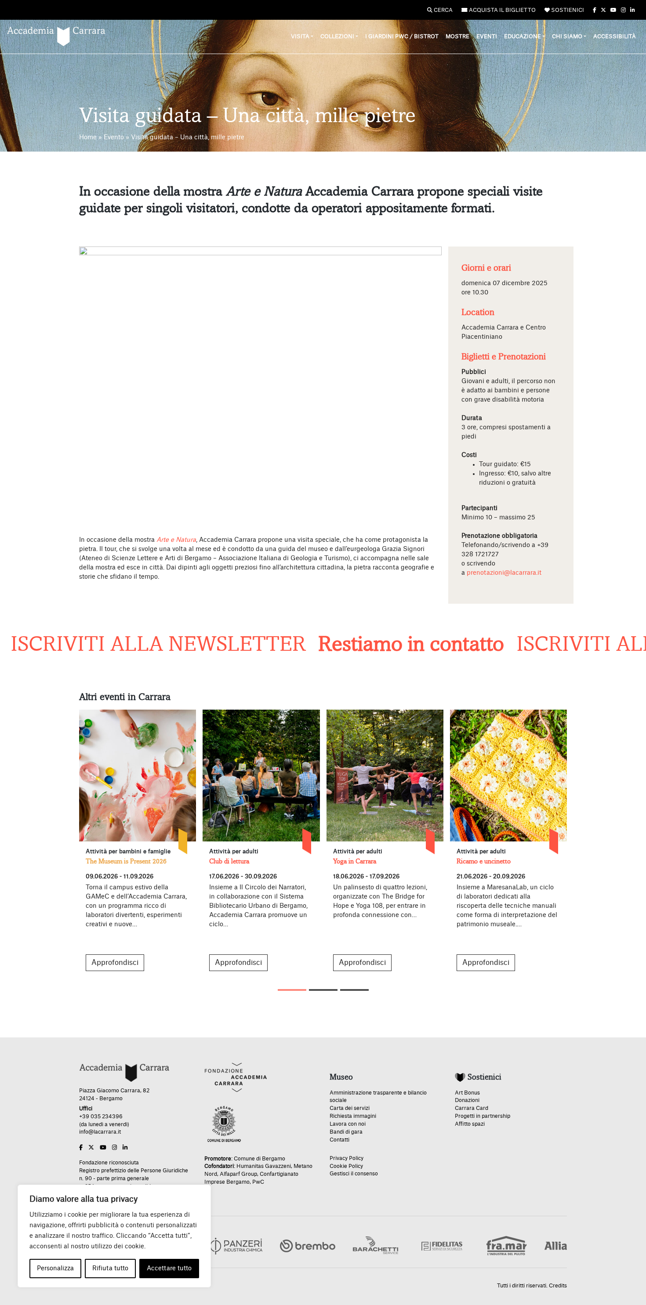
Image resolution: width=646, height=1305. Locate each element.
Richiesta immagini (353, 1116)
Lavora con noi (348, 1124)
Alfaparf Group (238, 1174)
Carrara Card (471, 1108)
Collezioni (337, 36)
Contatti (339, 1139)
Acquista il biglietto (502, 10)
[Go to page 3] (354, 990)
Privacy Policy (346, 1158)
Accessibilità (614, 36)
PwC (258, 1182)
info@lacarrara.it (100, 1132)
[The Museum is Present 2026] (137, 775)
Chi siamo (567, 36)
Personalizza (55, 1268)
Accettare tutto (169, 1268)
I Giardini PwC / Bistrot (402, 36)
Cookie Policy (346, 1166)
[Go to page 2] (323, 990)
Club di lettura (229, 861)
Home (88, 137)
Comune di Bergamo (259, 1158)
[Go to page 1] (292, 990)
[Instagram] (623, 10)
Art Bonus (467, 1092)
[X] (603, 10)
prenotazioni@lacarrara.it (504, 573)
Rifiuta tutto (110, 1268)
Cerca (442, 10)
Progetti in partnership (482, 1116)
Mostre (457, 36)
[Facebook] (594, 10)
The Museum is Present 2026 (126, 861)
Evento (114, 137)
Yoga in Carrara (354, 861)
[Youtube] (613, 10)
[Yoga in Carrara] (385, 775)
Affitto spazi (470, 1124)
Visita (300, 36)
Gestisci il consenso (354, 1173)
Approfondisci (114, 962)
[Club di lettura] (261, 775)
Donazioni (467, 1100)
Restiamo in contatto (379, 644)
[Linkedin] (632, 10)
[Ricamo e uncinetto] (508, 775)
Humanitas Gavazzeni (263, 1166)
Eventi (486, 36)
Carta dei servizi (350, 1108)
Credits (558, 1285)
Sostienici (567, 10)
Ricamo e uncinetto (484, 861)
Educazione (522, 36)
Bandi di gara (346, 1132)
